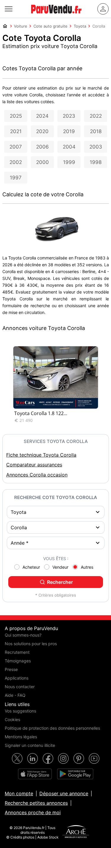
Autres (87, 567)
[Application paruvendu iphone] (35, 774)
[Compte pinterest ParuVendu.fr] (78, 758)
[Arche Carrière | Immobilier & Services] (75, 832)
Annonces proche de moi (33, 812)
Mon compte (19, 793)
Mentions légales (21, 736)
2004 (69, 147)
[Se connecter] (103, 9)
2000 (42, 162)
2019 (69, 131)
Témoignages (18, 660)
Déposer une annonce (63, 793)
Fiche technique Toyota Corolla (41, 455)
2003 (95, 147)
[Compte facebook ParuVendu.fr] (48, 758)
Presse (11, 669)
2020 (42, 131)
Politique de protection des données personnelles (52, 728)
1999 (69, 162)
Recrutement (17, 652)
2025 (16, 116)
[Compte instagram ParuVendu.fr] (63, 758)
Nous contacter (20, 686)
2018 (96, 131)
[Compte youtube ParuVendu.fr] (94, 758)
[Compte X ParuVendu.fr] (17, 758)
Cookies (12, 719)
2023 (69, 116)
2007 (15, 147)
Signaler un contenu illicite (30, 745)
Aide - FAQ (15, 695)
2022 (96, 116)
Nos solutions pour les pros (31, 643)
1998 (96, 162)
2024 (42, 116)
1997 (16, 178)
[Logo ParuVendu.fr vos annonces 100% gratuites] (56, 16)
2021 (16, 131)
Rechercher (60, 582)
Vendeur (60, 567)
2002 (15, 162)
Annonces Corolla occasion (36, 475)
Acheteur (31, 567)
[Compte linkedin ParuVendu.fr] (32, 758)
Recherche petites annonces (36, 803)
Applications (16, 677)
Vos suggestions (20, 710)
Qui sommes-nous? (23, 634)
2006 (42, 147)
